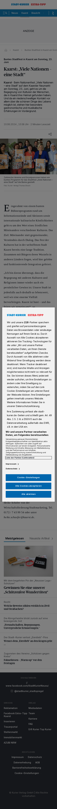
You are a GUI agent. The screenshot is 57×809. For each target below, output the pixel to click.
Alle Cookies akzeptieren (28, 486)
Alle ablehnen (29, 494)
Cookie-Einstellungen (28, 477)
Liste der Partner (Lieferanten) (20, 458)
